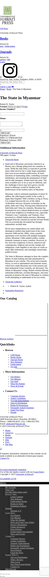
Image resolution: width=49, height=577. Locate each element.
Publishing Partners (18, 506)
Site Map (9, 444)
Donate (13, 412)
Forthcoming (15, 364)
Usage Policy (38, 472)
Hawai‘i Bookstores (18, 525)
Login (2, 62)
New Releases (16, 362)
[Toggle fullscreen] (4, 574)
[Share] (6, 574)
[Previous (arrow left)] (1, 576)
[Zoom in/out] (1, 574)
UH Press (4, 28)
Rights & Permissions (19, 405)
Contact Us (4, 458)
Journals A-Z (15, 511)
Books (4, 38)
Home (2, 89)
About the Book (12, 159)
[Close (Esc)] (9, 574)
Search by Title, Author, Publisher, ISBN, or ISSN (20, 79)
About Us (9, 433)
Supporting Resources (14, 290)
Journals (6, 51)
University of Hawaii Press (11, 153)
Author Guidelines (18, 398)
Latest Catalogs (16, 497)
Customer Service (17, 396)
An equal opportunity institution (13, 470)
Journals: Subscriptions (19, 543)
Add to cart (5, 133)
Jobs (7, 440)
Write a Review (16, 560)
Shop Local (15, 562)
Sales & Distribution (18, 403)
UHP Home (15, 355)
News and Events (17, 534)
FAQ (7, 442)
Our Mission (15, 379)
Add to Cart (5, 143)
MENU (3, 483)
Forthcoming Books (18, 501)
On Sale (13, 367)
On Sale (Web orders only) (16, 492)
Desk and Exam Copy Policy (22, 522)
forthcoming (10, 46)
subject (3, 60)
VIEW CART (6, 87)
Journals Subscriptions (19, 401)
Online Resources (17, 527)
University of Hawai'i (24, 474)
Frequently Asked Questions (22, 408)
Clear (25, 107)
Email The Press (17, 410)
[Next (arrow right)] (4, 576)
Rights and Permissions (20, 546)
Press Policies (16, 529)
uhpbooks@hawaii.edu (15, 424)
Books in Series (16, 504)
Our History (15, 377)
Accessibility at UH (8, 479)
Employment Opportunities (21, 532)
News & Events (17, 386)
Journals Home (16, 360)
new (2, 46)
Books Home (15, 357)
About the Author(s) (13, 282)
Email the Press (16, 553)
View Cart (9, 490)
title (8, 60)
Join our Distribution (18, 557)
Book (9, 89)
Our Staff (14, 381)
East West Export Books (20, 564)
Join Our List (10, 569)
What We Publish (17, 384)
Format (3, 107)
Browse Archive (6, 339)
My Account (10, 487)
